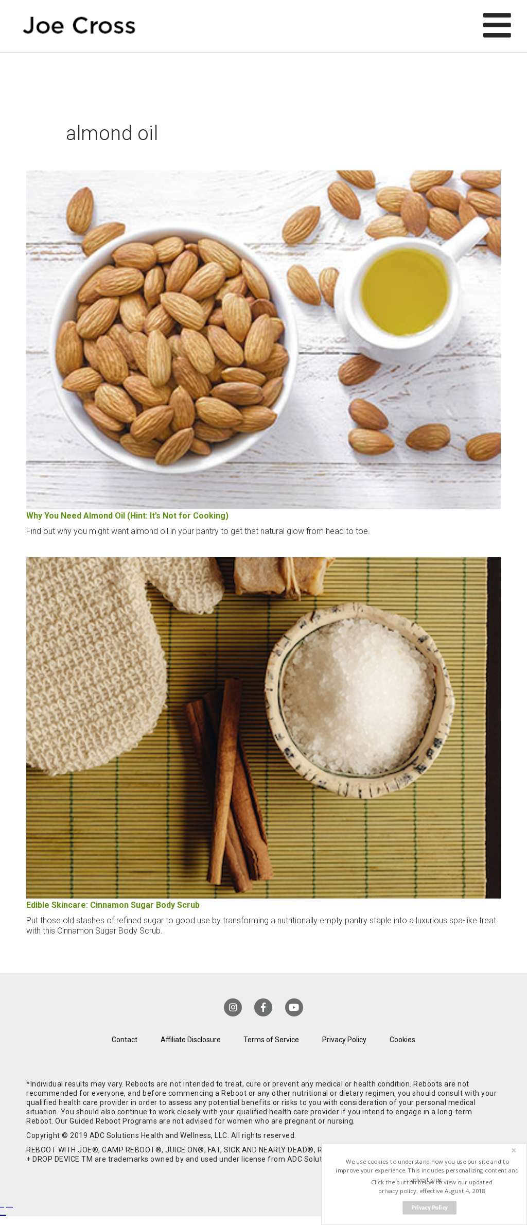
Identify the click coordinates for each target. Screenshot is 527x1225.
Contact (124, 1040)
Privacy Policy (344, 1040)
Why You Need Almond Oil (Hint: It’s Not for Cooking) (127, 516)
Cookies (402, 1040)
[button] (427, 1170)
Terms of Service (271, 1040)
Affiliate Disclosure (191, 1040)
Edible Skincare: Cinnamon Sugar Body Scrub (113, 905)
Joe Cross (79, 26)
